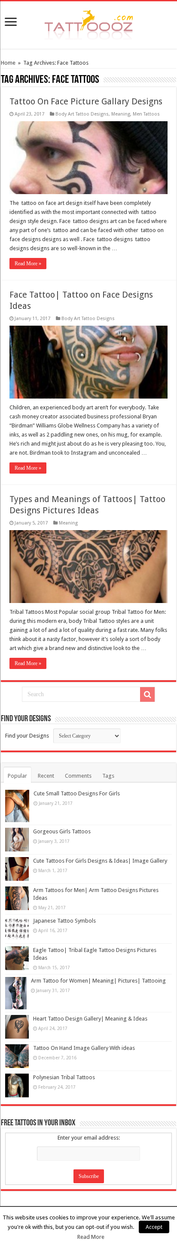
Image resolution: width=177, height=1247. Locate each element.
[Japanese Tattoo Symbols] (17, 929)
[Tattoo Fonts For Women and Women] (88, 23)
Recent (46, 776)
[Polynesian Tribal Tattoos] (17, 1085)
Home (8, 63)
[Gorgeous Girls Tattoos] (17, 839)
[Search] (147, 694)
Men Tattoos (146, 114)
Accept (154, 1227)
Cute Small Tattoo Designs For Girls (77, 793)
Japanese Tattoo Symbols (64, 920)
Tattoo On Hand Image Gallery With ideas (84, 1048)
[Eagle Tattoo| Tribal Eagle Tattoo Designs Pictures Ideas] (17, 958)
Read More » (28, 264)
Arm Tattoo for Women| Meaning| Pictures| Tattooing (98, 980)
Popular (17, 776)
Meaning (120, 114)
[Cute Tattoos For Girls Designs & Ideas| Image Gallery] (17, 869)
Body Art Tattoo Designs (82, 114)
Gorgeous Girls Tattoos (62, 831)
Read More (90, 1237)
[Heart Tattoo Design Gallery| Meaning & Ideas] (17, 1027)
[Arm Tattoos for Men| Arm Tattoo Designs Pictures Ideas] (17, 898)
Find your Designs (27, 735)
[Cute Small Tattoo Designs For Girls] (17, 806)
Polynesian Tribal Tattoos (64, 1077)
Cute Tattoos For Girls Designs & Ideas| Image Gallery (100, 861)
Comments (78, 776)
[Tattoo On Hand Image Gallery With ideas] (17, 1056)
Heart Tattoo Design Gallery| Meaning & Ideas (90, 1018)
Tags (108, 776)
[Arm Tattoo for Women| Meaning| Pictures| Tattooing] (16, 993)
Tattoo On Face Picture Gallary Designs (85, 101)
